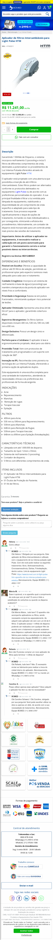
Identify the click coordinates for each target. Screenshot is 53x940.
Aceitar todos (26, 931)
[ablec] (13, 725)
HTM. (29, 173)
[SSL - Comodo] (39, 725)
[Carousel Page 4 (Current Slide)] (28, 93)
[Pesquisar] (47, 14)
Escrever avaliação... (11, 509)
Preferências (26, 935)
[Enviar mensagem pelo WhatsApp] (39, 8)
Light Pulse (20, 191)
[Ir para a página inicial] (15, 7)
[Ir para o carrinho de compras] (48, 8)
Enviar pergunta (9, 532)
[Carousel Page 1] (23, 93)
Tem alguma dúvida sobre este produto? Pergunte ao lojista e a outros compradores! (24, 517)
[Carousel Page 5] (29, 93)
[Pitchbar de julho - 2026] (26, 2)
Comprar (33, 129)
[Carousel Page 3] (26, 93)
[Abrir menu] (4, 8)
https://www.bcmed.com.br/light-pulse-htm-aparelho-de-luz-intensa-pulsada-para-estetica (30, 577)
